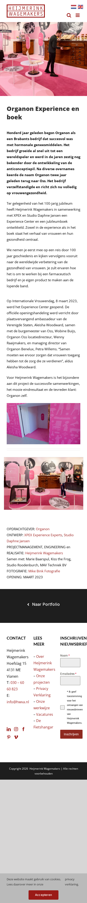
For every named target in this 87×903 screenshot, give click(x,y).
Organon (43, 529)
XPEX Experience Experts (43, 535)
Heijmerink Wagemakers (44, 553)
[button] (7, 484)
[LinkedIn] (9, 729)
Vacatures (44, 714)
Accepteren (43, 895)
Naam (65, 655)
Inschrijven (71, 734)
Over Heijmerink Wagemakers (44, 663)
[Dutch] (73, 6)
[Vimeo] (16, 737)
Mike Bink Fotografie (44, 571)
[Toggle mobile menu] (78, 15)
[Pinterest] (9, 737)
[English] (80, 6)
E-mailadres (68, 673)
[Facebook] (23, 729)
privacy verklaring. (72, 881)
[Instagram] (16, 729)
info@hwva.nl (18, 701)
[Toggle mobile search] (69, 15)
